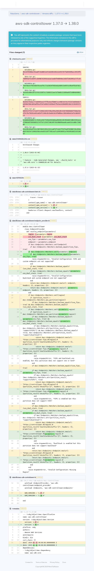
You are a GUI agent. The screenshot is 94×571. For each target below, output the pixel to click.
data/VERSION (18, 178)
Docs (64, 562)
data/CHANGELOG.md (21, 139)
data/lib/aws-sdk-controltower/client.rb (26, 191)
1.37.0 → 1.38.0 (61, 13)
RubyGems (14, 13)
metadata (15, 508)
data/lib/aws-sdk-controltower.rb (24, 477)
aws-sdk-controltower (31, 13)
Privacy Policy (55, 562)
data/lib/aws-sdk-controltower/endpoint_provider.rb (31, 220)
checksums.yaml (18, 59)
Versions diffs (47, 13)
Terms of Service (41, 562)
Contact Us (29, 562)
